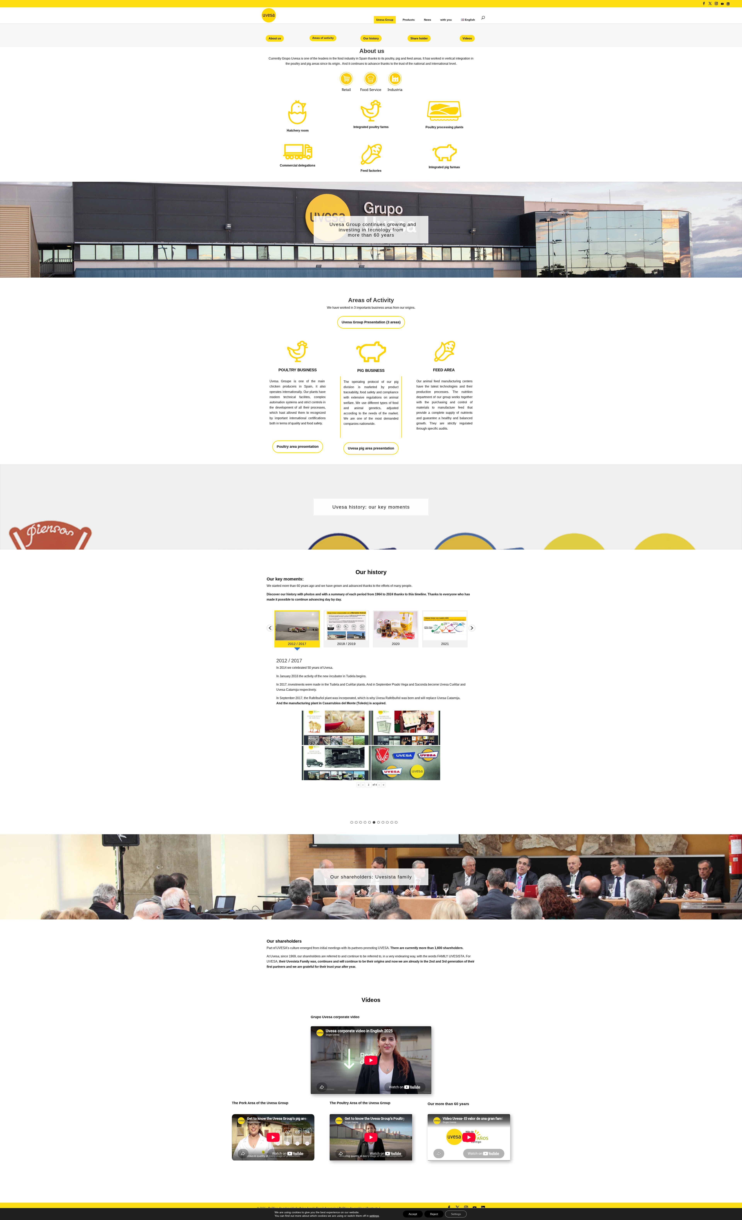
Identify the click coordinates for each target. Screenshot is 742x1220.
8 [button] (383, 822)
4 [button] (365, 822)
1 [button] (352, 822)
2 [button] (356, 822)
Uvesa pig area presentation (371, 448)
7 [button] (378, 822)
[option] (297, 630)
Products (409, 19)
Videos (467, 38)
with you (446, 19)
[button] (270, 628)
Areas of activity (323, 37)
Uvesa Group (384, 19)
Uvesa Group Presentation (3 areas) (371, 322)
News (427, 19)
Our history (371, 38)
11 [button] (396, 822)
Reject (434, 1214)
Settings (456, 1214)
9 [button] (387, 822)
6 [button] (374, 822)
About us (275, 38)
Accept (413, 1214)
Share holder (419, 38)
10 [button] (392, 822)
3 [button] (360, 822)
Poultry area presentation (298, 447)
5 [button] (369, 822)
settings (374, 1215)
